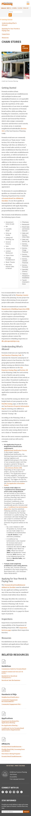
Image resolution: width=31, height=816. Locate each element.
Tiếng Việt (26, 8)
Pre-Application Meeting (9, 725)
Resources (5, 38)
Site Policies (13, 774)
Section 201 (24, 370)
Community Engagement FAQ (11, 704)
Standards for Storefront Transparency (9, 676)
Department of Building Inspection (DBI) (15, 309)
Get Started (25, 47)
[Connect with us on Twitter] (7, 792)
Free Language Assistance (17, 779)
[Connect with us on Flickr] (15, 792)
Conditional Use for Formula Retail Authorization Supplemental (13, 729)
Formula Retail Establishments (11, 746)
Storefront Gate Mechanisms (11, 680)
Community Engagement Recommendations (9, 700)
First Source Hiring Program (11, 753)
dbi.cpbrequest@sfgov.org (10, 341)
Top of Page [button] (10, 765)
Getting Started (7, 19)
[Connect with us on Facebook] (3, 792)
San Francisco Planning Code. (12, 355)
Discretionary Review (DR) (13, 468)
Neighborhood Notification (10, 697)
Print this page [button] (20, 765)
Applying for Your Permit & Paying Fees (11, 29)
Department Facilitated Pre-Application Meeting (10, 721)
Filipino (20, 8)
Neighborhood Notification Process (15, 450)
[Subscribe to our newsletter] (22, 792)
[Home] (7, 3)
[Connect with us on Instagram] (18, 792)
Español (14, 8)
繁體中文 (9, 8)
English (3, 8)
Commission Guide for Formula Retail (14, 669)
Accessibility (13, 777)
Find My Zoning (7, 404)
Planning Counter (22, 295)
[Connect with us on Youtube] (11, 792)
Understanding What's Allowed (9, 24)
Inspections (6, 34)
